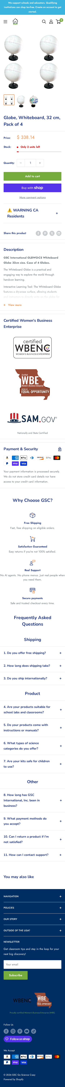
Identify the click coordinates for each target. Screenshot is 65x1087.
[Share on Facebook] (38, 233)
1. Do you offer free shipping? (25, 653)
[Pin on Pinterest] (45, 233)
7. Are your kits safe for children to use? (27, 764)
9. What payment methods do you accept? (25, 821)
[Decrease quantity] (21, 163)
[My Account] (51, 22)
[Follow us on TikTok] (33, 1031)
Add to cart (32, 176)
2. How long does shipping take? (27, 666)
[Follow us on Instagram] (13, 1031)
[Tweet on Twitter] (52, 233)
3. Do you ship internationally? (25, 678)
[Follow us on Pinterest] (19, 1031)
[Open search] (44, 22)
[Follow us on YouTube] (26, 1031)
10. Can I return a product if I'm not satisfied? (26, 839)
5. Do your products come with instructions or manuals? (26, 727)
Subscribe (15, 975)
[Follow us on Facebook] (6, 1031)
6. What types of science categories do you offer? (21, 746)
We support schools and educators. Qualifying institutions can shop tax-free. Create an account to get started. (32, 7)
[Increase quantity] (40, 163)
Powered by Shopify (13, 1079)
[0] (58, 21)
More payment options (33, 197)
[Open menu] (5, 21)
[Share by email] (58, 233)
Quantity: (9, 163)
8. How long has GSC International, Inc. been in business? (22, 800)
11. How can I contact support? (26, 855)
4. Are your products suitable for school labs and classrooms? (27, 709)
